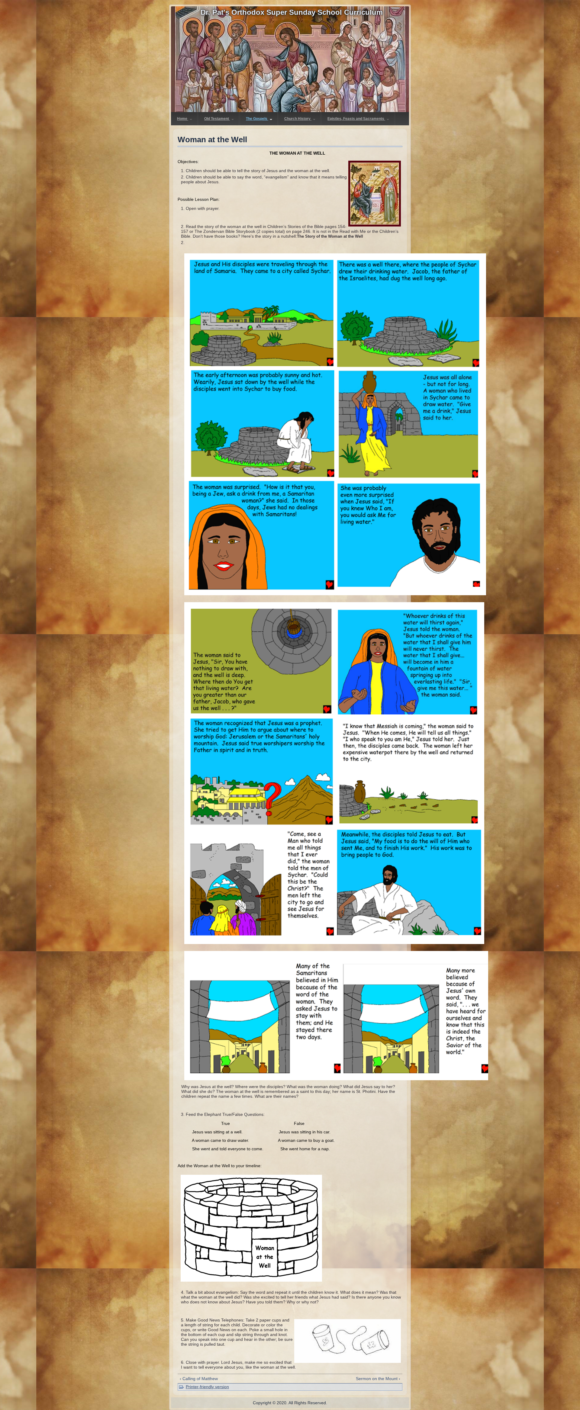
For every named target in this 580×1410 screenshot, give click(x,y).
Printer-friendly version (207, 1386)
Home (182, 119)
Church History (297, 119)
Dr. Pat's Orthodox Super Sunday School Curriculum (292, 12)
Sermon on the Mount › (378, 1378)
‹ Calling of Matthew (199, 1378)
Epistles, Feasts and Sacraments (356, 119)
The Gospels (257, 119)
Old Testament (217, 119)
